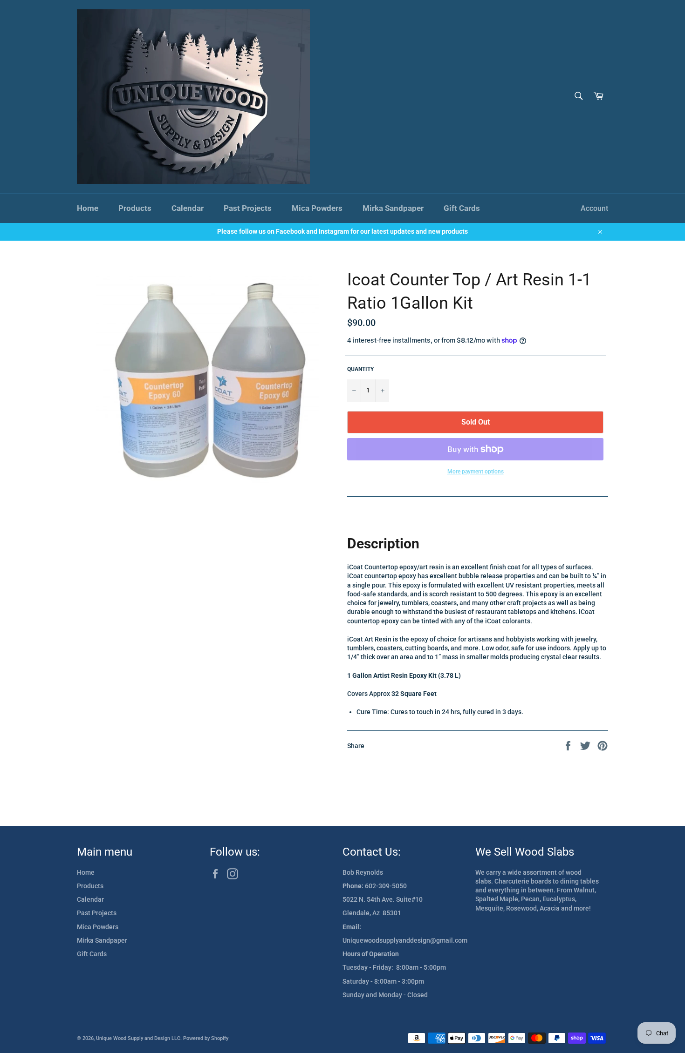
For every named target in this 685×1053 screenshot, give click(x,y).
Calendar (187, 208)
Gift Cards (462, 208)
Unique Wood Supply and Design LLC (138, 1038)
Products (134, 208)
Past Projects (248, 208)
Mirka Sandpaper (393, 208)
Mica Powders (317, 208)
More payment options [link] (475, 471)
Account (594, 208)
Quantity (360, 369)
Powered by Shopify (205, 1038)
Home (87, 208)
